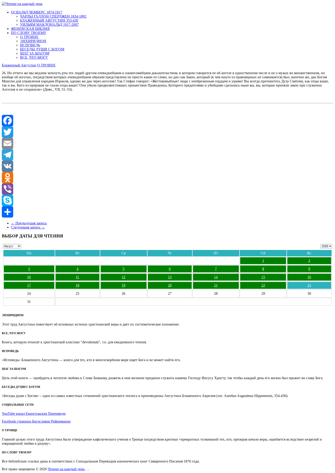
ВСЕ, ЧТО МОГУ (34, 57)
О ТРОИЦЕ (29, 37)
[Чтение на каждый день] (22, 4)
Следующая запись (28, 227)
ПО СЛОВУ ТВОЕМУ (28, 33)
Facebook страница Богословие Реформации (36, 421)
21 (216, 285)
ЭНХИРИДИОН (33, 41)
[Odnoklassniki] (167, 177)
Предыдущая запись (29, 223)
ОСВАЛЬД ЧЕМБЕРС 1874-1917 (36, 12)
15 (263, 277)
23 (309, 285)
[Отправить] (167, 212)
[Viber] (167, 189)
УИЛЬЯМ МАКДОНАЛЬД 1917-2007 (49, 24)
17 (29, 285)
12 (123, 277)
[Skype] (167, 200)
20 (170, 285)
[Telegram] (167, 154)
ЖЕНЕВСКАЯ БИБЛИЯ (30, 29)
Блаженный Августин (19, 65)
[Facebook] (167, 120)
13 (170, 277)
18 (77, 285)
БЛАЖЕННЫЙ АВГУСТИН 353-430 (49, 20)
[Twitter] (167, 132)
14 (216, 277)
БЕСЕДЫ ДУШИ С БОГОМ (42, 49)
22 (263, 285)
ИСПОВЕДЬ (30, 45)
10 (29, 277)
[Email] (167, 143)
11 (77, 277)
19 (123, 285)
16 (309, 277)
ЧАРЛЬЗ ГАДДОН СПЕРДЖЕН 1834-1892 (53, 16)
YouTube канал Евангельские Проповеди (34, 413)
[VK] (167, 166)
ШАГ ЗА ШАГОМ (34, 53)
